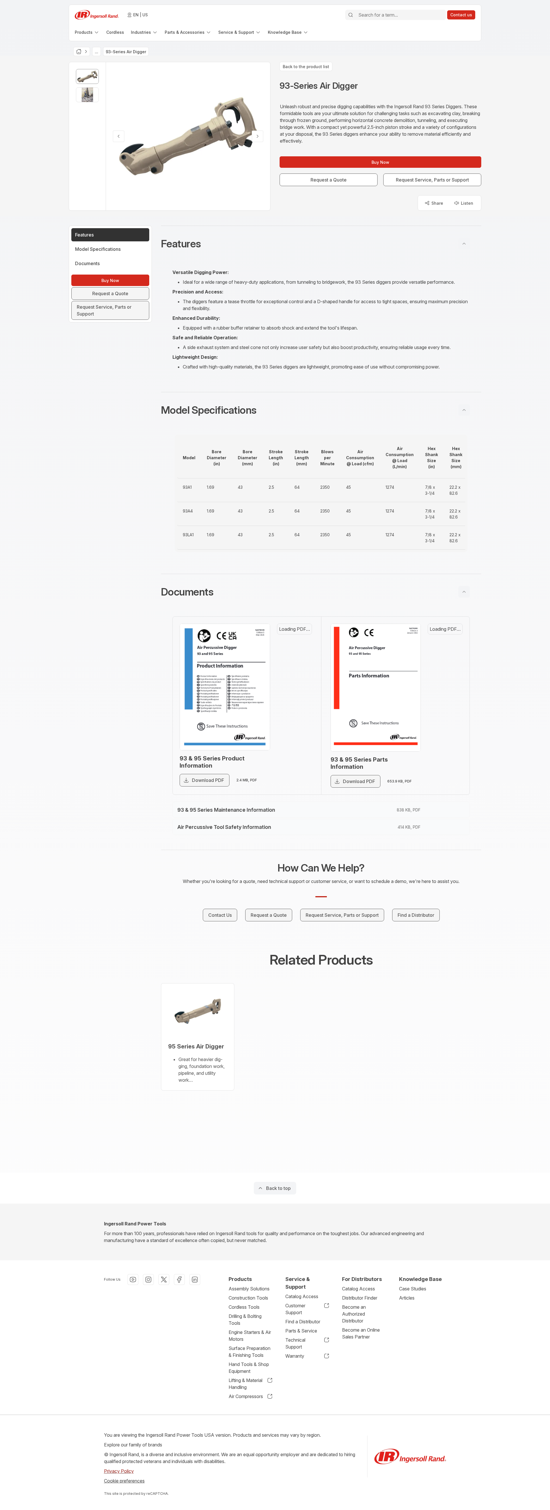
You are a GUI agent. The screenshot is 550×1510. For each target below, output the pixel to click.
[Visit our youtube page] (132, 1279)
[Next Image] (257, 136)
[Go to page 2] (301, 666)
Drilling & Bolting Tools (245, 1319)
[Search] (350, 15)
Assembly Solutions (249, 1289)
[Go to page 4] (301, 721)
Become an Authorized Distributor (354, 1314)
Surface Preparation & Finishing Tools (249, 1351)
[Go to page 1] (301, 638)
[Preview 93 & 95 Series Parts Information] (382, 697)
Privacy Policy (119, 1471)
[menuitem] (87, 32)
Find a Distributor (302, 1321)
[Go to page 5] (451, 748)
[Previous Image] (118, 136)
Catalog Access (301, 1296)
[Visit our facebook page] (179, 1279)
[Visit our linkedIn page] (194, 1279)
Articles (407, 1298)
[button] (321, 243)
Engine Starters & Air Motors (250, 1335)
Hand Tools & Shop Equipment (249, 1367)
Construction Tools (248, 1298)
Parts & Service (301, 1331)
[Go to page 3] (301, 693)
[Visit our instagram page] (148, 1279)
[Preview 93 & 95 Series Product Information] (231, 696)
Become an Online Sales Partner (361, 1333)
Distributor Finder (359, 1298)
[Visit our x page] (163, 1279)
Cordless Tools (244, 1307)
